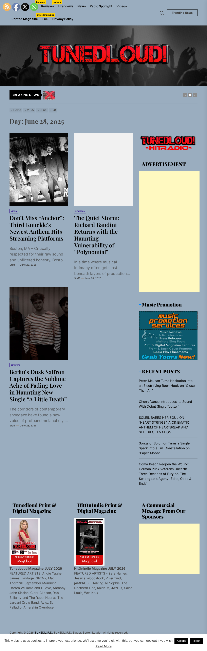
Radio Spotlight (101, 6)
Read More (104, 646)
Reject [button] (196, 640)
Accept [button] (181, 640)
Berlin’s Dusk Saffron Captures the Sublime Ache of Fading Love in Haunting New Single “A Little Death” (38, 385)
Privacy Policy (62, 19)
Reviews (48, 4)
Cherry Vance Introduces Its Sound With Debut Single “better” (165, 404)
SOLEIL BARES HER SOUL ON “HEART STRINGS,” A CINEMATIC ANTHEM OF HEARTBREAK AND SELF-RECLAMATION (164, 425)
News (81, 6)
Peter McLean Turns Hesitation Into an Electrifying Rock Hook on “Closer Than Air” (167, 385)
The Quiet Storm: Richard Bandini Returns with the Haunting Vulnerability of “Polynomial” (96, 235)
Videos (121, 6)
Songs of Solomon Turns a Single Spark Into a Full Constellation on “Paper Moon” (164, 448)
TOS (45, 19)
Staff (12, 264)
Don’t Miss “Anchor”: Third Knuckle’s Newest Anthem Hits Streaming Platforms (37, 228)
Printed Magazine (26, 17)
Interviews (65, 6)
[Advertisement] (169, 231)
